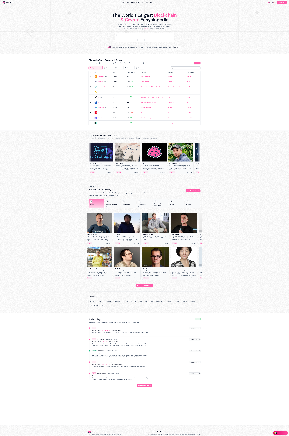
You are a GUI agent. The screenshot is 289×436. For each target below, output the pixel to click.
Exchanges (147, 39)
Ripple (170, 97)
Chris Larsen (144, 97)
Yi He (154, 92)
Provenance (171, 118)
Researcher (159, 301)
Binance (100, 92)
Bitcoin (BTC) (101, 76)
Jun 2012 (189, 97)
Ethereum (140, 39)
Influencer (168, 301)
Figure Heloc (101, 118)
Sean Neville (152, 102)
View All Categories (192, 190)
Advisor (126, 301)
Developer (117, 301)
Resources (144, 2)
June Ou (143, 118)
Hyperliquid (101, 123)
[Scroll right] (198, 136)
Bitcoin (134, 39)
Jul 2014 (189, 81)
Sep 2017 (189, 112)
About (151, 2)
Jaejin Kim (105, 341)
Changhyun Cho (106, 364)
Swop (103, 376)
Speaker (109, 301)
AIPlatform (185, 301)
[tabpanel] (144, 98)
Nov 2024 (189, 123)
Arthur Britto (159, 97)
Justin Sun (144, 112)
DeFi (122, 39)
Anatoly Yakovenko (146, 107)
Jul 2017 (189, 92)
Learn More (170, 46)
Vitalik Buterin (145, 81)
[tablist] (116, 67)
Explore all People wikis (143, 285)
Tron (99, 112)
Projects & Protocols (101, 373)
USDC (99, 102)
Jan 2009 (189, 76)
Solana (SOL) (101, 107)
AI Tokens (128, 39)
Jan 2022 (189, 118)
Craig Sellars (159, 86)
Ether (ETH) (101, 81)
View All (196, 63)
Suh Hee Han (106, 353)
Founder (92, 301)
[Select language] (273, 2)
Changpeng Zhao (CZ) (147, 92)
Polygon (170, 86)
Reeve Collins (144, 86)
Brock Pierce (152, 86)
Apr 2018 (189, 107)
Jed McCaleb (151, 97)
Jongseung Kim (106, 330)
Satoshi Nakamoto (146, 76)
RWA (103, 305)
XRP (99, 97)
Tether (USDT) (101, 86)
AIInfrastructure (94, 305)
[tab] (96, 67)
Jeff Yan (143, 123)
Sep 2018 (189, 102)
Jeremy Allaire (145, 102)
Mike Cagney (149, 118)
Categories (125, 2)
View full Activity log (143, 385)
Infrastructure (149, 301)
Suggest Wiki (281, 2)
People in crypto (100, 327)
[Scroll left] (194, 136)
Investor (133, 301)
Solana (170, 107)
